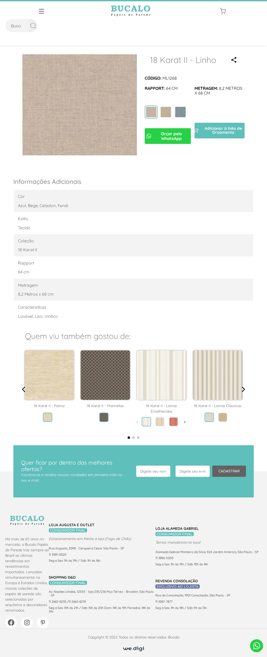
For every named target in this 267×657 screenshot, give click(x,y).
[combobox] (21, 25)
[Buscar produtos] (33, 25)
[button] (233, 59)
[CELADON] (180, 112)
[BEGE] (166, 112)
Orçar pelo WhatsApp (171, 136)
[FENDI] (151, 112)
